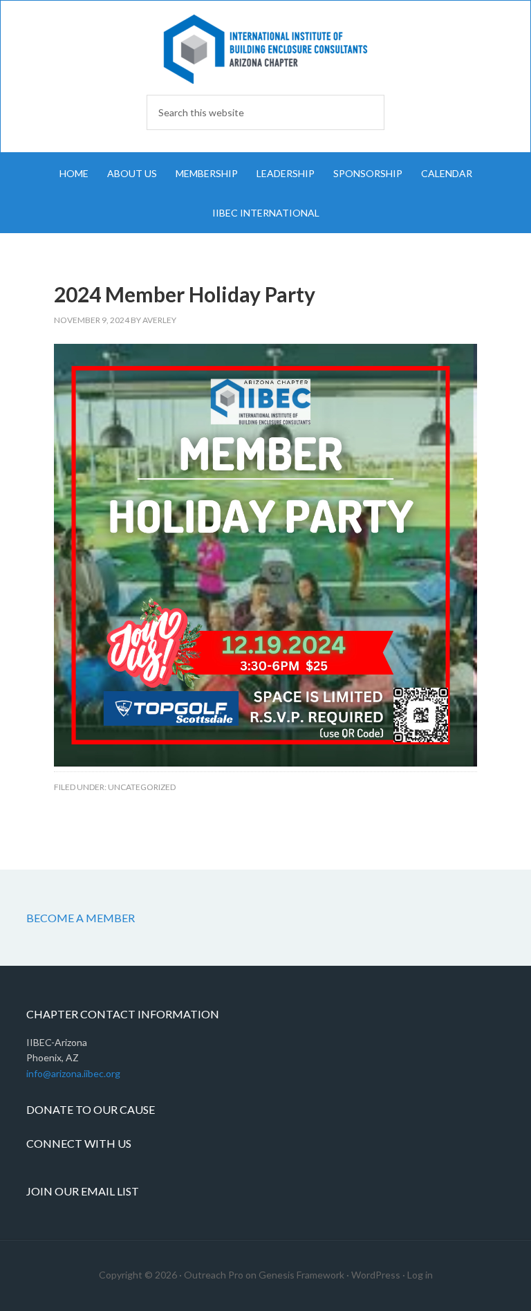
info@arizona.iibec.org (73, 1073)
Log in (420, 1275)
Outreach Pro (213, 1275)
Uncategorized (142, 787)
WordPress (375, 1275)
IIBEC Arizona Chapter (265, 49)
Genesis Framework (301, 1275)
